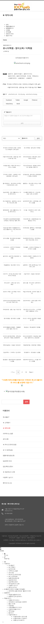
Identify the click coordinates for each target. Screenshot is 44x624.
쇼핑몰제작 (29, 78)
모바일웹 (8, 32)
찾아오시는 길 (7, 483)
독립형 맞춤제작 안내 (15, 594)
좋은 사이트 (12, 604)
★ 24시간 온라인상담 (9, 444)
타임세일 (11, 605)
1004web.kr (35, 76)
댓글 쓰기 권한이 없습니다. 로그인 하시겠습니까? (18, 116)
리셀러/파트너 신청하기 (20, 618)
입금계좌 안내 (7, 461)
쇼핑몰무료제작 (12, 78)
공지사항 (5, 439)
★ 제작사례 (6, 428)
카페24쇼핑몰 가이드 (15, 609)
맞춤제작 (6, 593)
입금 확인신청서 (8, 466)
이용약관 (4, 536)
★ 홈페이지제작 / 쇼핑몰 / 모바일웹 (14, 589)
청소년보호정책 (23, 536)
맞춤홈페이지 (10, 28)
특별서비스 (7, 598)
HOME (2, 551)
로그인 (6, 555)
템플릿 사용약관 (21, 538)
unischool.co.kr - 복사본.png (16, 94)
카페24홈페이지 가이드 (15, 607)
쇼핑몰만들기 (21, 78)
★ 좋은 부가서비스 (14, 600)
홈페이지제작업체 (21, 76)
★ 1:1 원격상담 (8, 450)
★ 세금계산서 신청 (9, 472)
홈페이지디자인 (28, 74)
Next (31, 372)
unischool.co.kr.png (31, 94)
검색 (38, 138)
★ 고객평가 (6, 422)
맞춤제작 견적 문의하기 (15, 596)
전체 (7, 24)
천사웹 (29, 76)
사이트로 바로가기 (22, 58)
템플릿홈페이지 (10, 26)
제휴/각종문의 (31, 538)
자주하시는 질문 (8, 433)
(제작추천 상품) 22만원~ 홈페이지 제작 (20, 591)
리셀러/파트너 (13, 615)
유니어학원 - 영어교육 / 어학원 (17, 48)
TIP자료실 (11, 611)
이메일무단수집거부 (35, 536)
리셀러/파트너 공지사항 (20, 616)
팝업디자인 (9, 35)
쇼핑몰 (8, 30)
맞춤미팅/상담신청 (8, 455)
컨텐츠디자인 (10, 34)
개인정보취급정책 (13, 536)
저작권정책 (12, 538)
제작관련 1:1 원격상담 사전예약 (18, 602)
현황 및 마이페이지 (18, 620)
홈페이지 (10, 74)
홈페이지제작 (11, 76)
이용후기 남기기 (8, 477)
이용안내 (6, 563)
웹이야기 (11, 613)
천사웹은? (6, 417)
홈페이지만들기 (18, 74)
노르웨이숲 (6, 51)
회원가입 (6, 558)
